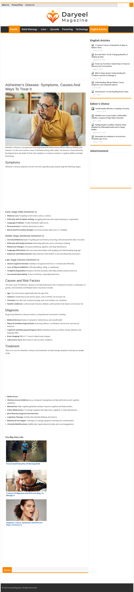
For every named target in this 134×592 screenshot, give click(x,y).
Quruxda (54, 29)
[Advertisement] (45, 59)
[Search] (131, 5)
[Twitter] (112, 5)
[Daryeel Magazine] (67, 16)
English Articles (99, 29)
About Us (5, 5)
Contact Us (29, 5)
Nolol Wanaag (29, 29)
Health (13, 29)
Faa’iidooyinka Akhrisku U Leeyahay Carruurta (112, 109)
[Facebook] (110, 5)
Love (43, 29)
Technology (82, 29)
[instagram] (115, 5)
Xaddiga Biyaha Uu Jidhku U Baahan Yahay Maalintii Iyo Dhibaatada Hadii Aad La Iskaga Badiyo (108, 127)
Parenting (67, 29)
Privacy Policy (17, 5)
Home (5, 29)
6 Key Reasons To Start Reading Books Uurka (111, 92)
